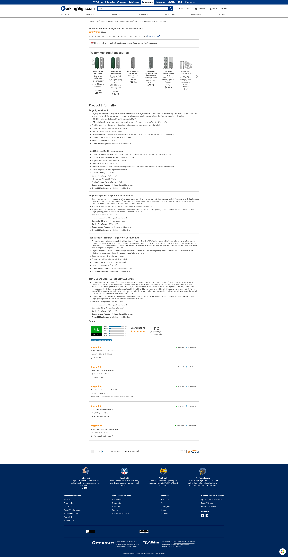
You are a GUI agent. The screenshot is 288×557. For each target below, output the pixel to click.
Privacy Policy (69, 503)
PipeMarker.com (175, 544)
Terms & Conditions (71, 513)
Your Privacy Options (119, 513)
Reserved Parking (143, 14)
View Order (116, 506)
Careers (163, 510)
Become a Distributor (208, 506)
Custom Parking (65, 14)
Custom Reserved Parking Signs (124, 21)
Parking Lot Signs (170, 14)
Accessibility (68, 517)
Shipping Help (165, 506)
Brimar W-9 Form (207, 503)
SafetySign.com (178, 543)
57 (103, 32)
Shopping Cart (117, 503)
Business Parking (196, 14)
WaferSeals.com (176, 546)
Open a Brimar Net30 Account (211, 500)
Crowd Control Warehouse (188, 543)
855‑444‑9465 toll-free (124, 541)
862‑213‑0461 (134, 541)
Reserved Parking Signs (106, 21)
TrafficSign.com (166, 544)
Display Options (116, 451)
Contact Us (68, 506)
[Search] (170, 8)
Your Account (117, 500)
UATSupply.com (166, 546)
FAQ (162, 503)
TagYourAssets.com (184, 544)
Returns (115, 510)
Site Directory (69, 520)
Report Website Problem (72, 510)
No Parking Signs (90, 14)
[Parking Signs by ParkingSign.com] (77, 11)
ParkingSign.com (94, 21)
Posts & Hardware (222, 14)
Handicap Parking (117, 14)
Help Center (165, 500)
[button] (282, 551)
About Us (67, 500)
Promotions (165, 513)
